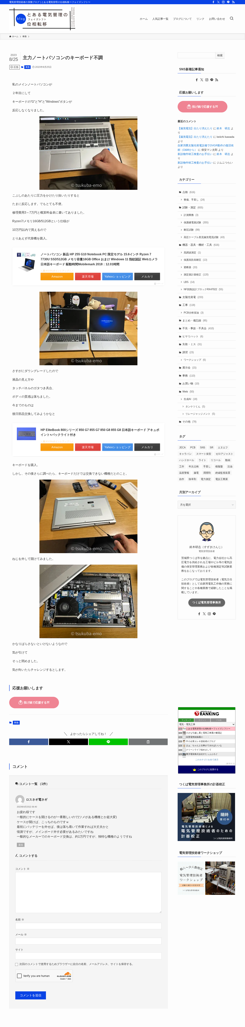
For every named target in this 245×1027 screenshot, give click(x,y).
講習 (188, 352)
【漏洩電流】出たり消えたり (195, 128)
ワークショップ (195, 359)
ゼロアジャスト (224, 453)
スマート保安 (203, 453)
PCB (192, 447)
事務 (27, 67)
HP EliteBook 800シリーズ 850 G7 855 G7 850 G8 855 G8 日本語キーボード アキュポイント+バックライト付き (100, 432)
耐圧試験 (192, 229)
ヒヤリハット (192, 336)
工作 (181, 466)
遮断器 (190, 267)
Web (188, 391)
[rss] (233, 2)
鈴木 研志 (223, 128)
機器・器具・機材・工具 (200, 244)
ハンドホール (186, 460)
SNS (202, 447)
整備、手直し (194, 199)
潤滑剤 (207, 472)
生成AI (190, 399)
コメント (22, 868)
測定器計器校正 (196, 274)
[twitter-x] (218, 2)
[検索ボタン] (231, 18)
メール (21, 934)
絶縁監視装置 (222, 472)
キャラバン (185, 453)
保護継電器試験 (196, 222)
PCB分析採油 (193, 312)
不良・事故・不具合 (198, 328)
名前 (19, 919)
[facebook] (213, 2)
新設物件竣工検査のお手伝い (195, 154)
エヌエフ (223, 447)
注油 (229, 466)
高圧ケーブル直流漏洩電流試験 (204, 237)
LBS (189, 282)
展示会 (189, 367)
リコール (216, 460)
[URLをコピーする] (148, 742)
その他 (189, 421)
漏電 (196, 472)
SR (211, 447)
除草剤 (192, 479)
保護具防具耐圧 (195, 259)
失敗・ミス (192, 344)
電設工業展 (221, 479)
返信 (20, 845)
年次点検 (194, 466)
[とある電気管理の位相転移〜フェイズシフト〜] (42, 18)
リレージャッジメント (200, 413)
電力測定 (206, 479)
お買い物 (190, 383)
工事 (188, 304)
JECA (182, 447)
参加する (230, 763)
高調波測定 (192, 252)
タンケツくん (195, 406)
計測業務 (191, 215)
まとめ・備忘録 (194, 320)
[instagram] (223, 2)
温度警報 (184, 472)
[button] (28, 742)
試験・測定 (192, 207)
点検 (188, 192)
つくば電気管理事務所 (206, 602)
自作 (181, 479)
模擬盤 (219, 466)
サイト (19, 949)
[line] (228, 2)
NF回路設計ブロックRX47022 (203, 289)
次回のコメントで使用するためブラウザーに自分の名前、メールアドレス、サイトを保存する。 (77, 964)
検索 (220, 55)
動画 (227, 460)
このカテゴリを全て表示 (206, 759)
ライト (202, 460)
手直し (207, 466)
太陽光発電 (192, 297)
